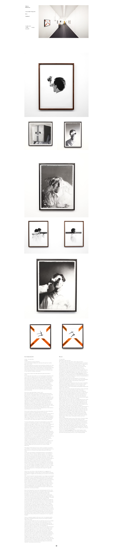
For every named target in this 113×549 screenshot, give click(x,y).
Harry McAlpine (79, 373)
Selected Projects (30, 11)
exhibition (71, 430)
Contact (27, 16)
